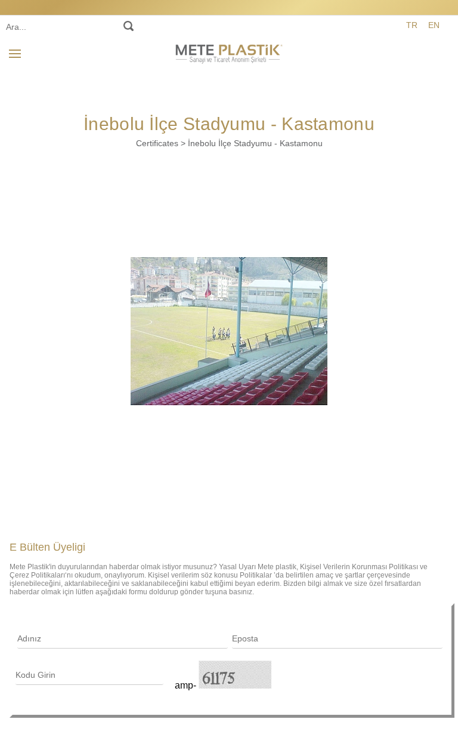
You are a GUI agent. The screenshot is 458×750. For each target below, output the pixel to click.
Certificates (157, 143)
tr (411, 25)
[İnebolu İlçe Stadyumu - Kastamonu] (229, 331)
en (434, 25)
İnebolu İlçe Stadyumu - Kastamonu (255, 143)
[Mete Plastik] (229, 52)
